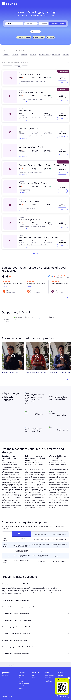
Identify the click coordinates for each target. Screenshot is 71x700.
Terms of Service (49, 675)
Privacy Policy (49, 677)
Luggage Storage (12, 664)
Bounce (4, 664)
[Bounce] (9, 3)
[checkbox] (6, 54)
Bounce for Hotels (24, 686)
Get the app (22, 675)
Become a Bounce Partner (24, 680)
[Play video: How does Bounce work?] (13, 356)
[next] (67, 298)
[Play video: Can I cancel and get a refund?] (37, 356)
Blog (20, 677)
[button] (57, 23)
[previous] (62, 298)
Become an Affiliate (24, 683)
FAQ (33, 675)
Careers (21, 688)
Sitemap (34, 680)
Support (34, 677)
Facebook (61, 675)
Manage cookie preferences (49, 680)
